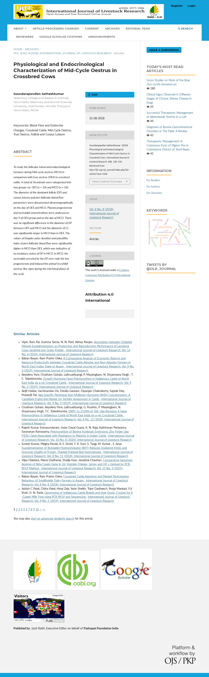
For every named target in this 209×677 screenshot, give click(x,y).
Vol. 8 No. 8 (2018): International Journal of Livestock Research (62, 53)
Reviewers (24, 36)
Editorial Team (138, 28)
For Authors (153, 186)
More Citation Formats (107, 181)
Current (92, 28)
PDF (94, 94)
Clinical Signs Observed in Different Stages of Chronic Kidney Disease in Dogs (169, 98)
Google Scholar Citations (60, 36)
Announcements (101, 36)
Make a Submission (164, 50)
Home (17, 49)
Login (192, 5)
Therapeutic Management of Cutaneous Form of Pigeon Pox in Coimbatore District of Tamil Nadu (168, 145)
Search (186, 28)
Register (177, 5)
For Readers (153, 180)
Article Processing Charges (56, 28)
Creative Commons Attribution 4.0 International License (107, 275)
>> (43, 509)
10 (37, 509)
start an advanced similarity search (52, 518)
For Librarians (154, 193)
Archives (112, 28)
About (18, 28)
